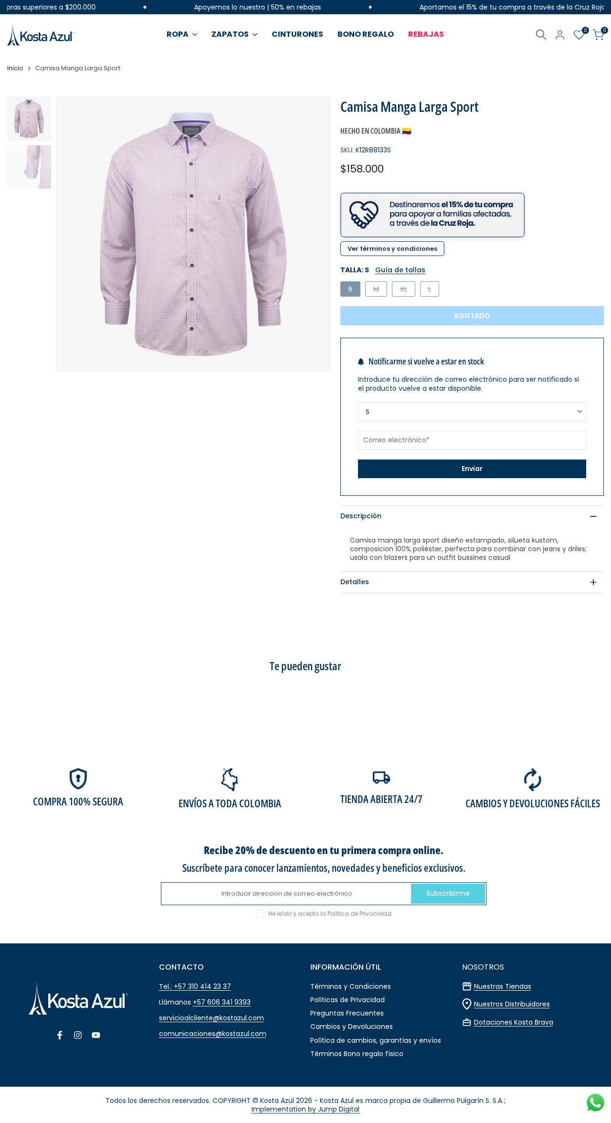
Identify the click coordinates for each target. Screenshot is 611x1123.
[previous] (74, 234)
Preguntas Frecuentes (347, 1013)
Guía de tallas (400, 270)
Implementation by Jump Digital (305, 1109)
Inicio (15, 68)
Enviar (472, 468)
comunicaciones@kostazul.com (212, 1033)
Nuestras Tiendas (502, 986)
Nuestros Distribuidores (512, 1004)
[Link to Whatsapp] (595, 1102)
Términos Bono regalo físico (356, 1054)
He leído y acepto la (329, 914)
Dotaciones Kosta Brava (513, 1022)
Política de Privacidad (359, 913)
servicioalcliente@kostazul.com (211, 1018)
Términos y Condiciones (350, 986)
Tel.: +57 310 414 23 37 (195, 986)
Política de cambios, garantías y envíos (375, 1040)
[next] (311, 234)
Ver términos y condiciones (392, 248)
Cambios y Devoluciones (351, 1026)
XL (407, 290)
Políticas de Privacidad (347, 1000)
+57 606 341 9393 (222, 1002)
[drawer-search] (541, 34)
